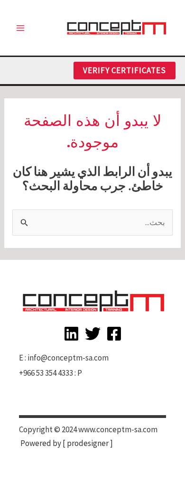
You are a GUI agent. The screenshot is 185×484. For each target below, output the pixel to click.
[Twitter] (93, 334)
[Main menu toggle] (20, 28)
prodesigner (88, 443)
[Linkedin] (71, 334)
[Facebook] (114, 334)
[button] (125, 70)
